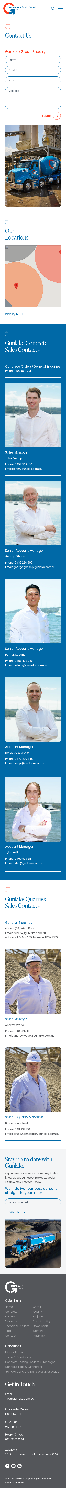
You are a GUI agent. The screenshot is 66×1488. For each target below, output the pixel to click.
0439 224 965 (23, 562)
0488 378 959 (24, 660)
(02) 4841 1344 (24, 928)
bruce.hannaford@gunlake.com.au (36, 1134)
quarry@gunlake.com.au (29, 933)
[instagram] (7, 1466)
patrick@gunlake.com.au (30, 665)
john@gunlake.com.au (27, 469)
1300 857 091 (23, 371)
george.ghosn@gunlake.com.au (34, 567)
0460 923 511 (23, 858)
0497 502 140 (23, 464)
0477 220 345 (24, 759)
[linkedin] (19, 1466)
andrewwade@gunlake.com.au (33, 1035)
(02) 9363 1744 (14, 1439)
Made (21, 1482)
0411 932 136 (22, 1129)
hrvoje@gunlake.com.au (29, 763)
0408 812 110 (22, 1031)
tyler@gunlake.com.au (28, 863)
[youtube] (13, 1466)
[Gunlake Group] (14, 1283)
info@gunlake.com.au (19, 1398)
